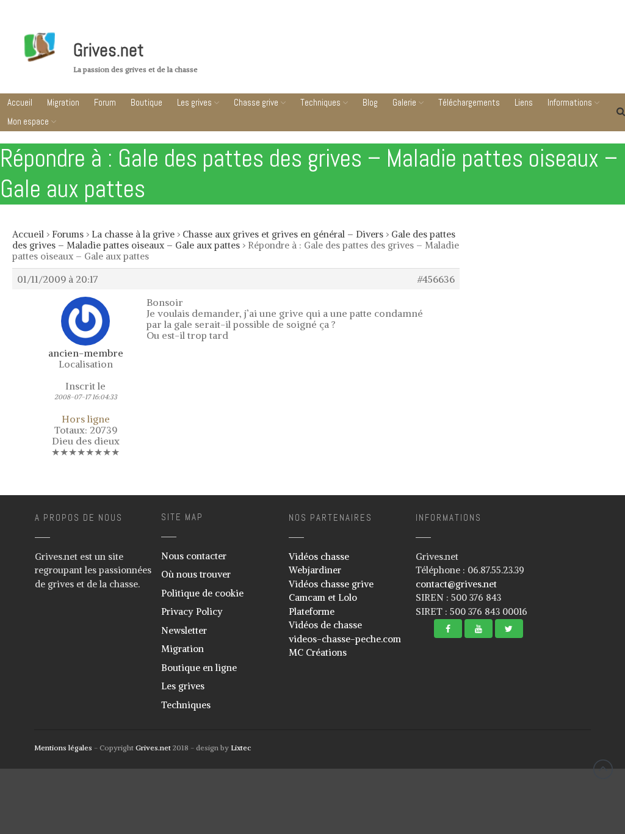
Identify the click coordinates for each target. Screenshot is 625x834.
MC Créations (318, 652)
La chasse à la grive (133, 234)
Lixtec (241, 747)
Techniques (320, 102)
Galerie (404, 102)
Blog (370, 102)
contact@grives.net (456, 584)
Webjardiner (315, 570)
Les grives (194, 102)
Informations (548, 810)
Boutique (146, 102)
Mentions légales (63, 747)
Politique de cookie (202, 593)
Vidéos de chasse (325, 625)
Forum (105, 102)
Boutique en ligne (199, 667)
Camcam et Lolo (323, 597)
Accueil (19, 102)
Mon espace (28, 121)
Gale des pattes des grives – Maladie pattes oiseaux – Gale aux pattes (233, 239)
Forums (68, 234)
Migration (63, 102)
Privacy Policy (192, 611)
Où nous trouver (196, 574)
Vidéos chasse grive (331, 584)
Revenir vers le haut (603, 769)
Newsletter (184, 630)
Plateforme (311, 611)
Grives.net (108, 50)
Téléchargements (469, 102)
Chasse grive (256, 102)
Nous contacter (193, 556)
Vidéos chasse (319, 556)
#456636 (436, 279)
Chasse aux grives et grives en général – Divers (282, 234)
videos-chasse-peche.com (345, 639)
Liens (551, 786)
